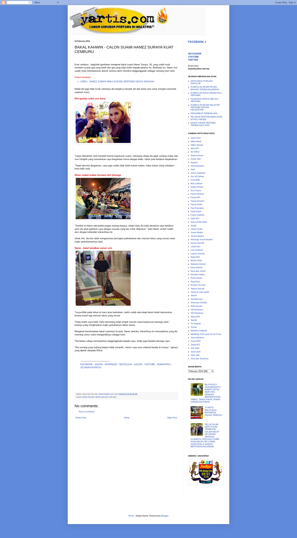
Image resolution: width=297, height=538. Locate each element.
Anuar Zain (196, 159)
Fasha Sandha (197, 215)
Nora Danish (196, 267)
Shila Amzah (196, 306)
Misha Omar (196, 260)
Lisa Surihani (197, 250)
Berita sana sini (101, 397)
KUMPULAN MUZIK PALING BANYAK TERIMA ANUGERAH (205, 88)
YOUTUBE (149, 364)
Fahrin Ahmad (197, 194)
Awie (193, 169)
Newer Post (80, 418)
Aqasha (194, 162)
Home (127, 418)
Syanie (194, 320)
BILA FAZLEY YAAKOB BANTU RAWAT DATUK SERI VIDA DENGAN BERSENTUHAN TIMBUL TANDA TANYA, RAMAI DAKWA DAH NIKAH (206, 393)
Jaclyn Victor (196, 229)
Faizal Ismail (196, 204)
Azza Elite (195, 180)
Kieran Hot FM (197, 243)
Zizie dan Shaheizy (199, 358)
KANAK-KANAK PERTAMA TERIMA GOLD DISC (203, 124)
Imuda (193, 225)
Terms (131, 516)
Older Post (172, 418)
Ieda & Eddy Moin (199, 222)
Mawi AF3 (195, 257)
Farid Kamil (196, 211)
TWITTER (193, 60)
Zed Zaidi (195, 348)
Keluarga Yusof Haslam (202, 239)
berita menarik (88, 397)
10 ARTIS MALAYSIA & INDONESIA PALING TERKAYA (213, 411)
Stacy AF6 (195, 316)
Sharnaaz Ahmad (199, 302)
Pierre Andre (196, 278)
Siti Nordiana (197, 309)
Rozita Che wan (198, 285)
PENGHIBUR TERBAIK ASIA (204, 113)
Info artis (112, 397)
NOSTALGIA (125, 364)
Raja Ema (195, 281)
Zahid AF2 (195, 344)
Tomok (194, 327)
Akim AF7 (195, 148)
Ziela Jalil (195, 355)
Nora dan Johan (198, 271)
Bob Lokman (196, 183)
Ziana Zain (196, 352)
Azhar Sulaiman (198, 173)
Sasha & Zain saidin (200, 292)
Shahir (194, 295)
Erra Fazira (196, 190)
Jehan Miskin (197, 232)
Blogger (164, 516)
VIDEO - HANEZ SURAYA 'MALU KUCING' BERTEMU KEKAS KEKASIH (117, 81)
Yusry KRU (196, 341)
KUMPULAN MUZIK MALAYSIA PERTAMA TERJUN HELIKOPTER (205, 107)
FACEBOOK (86, 364)
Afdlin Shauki (197, 145)
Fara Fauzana (197, 208)
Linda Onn (195, 246)
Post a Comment (86, 412)
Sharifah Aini (196, 299)
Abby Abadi (196, 141)
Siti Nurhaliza (197, 313)
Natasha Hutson (198, 264)
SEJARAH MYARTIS (90, 367)
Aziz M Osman (197, 176)
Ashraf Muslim (197, 166)
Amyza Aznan (197, 155)
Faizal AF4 (195, 197)
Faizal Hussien (198, 201)
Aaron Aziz (196, 138)
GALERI (138, 364)
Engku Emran (197, 187)
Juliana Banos (197, 236)
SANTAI (99, 364)
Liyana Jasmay (198, 253)
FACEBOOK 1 (197, 41)
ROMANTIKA (163, 364)
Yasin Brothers (197, 337)
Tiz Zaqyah (196, 323)
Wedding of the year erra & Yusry (206, 334)
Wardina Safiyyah (199, 330)
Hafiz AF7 (195, 218)
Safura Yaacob (197, 288)
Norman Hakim (198, 274)
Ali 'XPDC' (195, 152)
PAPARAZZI (111, 364)
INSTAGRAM (194, 53)
